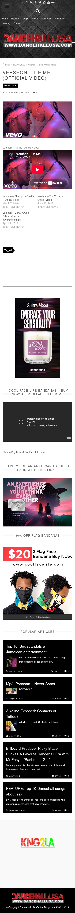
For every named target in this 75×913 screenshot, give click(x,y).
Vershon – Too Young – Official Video (50, 197)
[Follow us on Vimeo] (22, 2)
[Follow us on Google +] (26, 2)
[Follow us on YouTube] (48, 2)
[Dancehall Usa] (37, 40)
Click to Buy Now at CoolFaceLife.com (24, 452)
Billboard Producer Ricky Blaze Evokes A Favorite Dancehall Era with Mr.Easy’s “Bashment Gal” (37, 754)
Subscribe (46, 18)
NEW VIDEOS (19, 64)
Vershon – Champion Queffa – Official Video (18, 197)
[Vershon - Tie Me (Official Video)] (37, 119)
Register (15, 18)
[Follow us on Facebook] (35, 2)
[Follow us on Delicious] (44, 2)
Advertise (60, 18)
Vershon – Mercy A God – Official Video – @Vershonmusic (17, 216)
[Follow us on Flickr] (53, 2)
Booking (6, 23)
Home (5, 18)
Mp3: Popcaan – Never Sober (30, 683)
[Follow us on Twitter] (40, 2)
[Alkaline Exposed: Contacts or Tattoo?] (11, 726)
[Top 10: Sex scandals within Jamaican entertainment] (11, 661)
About (35, 18)
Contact (17, 23)
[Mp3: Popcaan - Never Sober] (11, 690)
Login (25, 18)
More (57, 661)
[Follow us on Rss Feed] (31, 2)
